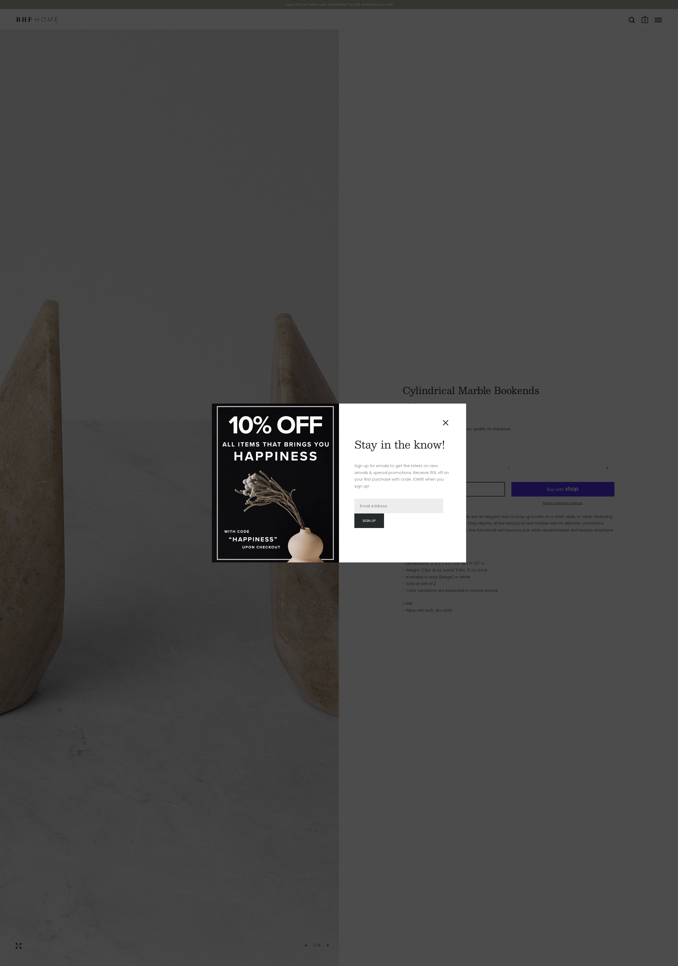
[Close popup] (445, 422)
